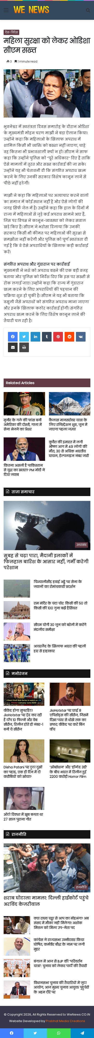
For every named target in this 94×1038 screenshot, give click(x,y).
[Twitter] (24, 337)
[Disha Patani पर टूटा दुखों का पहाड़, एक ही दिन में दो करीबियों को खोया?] (24, 750)
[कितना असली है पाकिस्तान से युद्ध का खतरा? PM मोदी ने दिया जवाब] (24, 449)
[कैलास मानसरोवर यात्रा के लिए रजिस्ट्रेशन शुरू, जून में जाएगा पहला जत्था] (69, 403)
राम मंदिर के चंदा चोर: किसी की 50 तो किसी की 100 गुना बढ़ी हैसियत (60, 605)
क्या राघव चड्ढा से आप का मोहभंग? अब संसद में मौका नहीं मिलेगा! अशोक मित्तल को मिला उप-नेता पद (61, 923)
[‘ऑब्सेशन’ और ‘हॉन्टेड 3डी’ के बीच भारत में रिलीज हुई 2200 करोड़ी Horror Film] (70, 750)
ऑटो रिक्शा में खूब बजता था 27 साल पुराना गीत (23, 817)
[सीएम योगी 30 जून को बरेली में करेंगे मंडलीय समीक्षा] (17, 632)
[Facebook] (13, 337)
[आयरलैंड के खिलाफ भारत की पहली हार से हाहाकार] (17, 653)
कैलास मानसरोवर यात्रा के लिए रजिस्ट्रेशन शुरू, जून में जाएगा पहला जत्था (68, 425)
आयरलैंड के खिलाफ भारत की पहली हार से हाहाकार (60, 648)
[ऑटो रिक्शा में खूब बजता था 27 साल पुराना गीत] (24, 798)
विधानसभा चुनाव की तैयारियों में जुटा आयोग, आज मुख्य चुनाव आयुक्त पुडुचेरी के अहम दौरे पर (61, 987)
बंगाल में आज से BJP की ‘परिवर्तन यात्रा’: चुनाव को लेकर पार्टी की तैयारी (60, 963)
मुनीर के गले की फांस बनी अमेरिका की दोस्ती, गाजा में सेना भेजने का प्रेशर (23, 425)
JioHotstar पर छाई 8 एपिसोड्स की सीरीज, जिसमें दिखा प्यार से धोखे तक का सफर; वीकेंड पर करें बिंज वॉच (69, 720)
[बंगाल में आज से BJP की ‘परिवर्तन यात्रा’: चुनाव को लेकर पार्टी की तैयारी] (17, 968)
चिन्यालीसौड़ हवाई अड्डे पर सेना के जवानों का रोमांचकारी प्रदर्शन (58, 584)
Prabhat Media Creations (65, 1021)
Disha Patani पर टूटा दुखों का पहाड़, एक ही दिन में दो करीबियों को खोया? (23, 772)
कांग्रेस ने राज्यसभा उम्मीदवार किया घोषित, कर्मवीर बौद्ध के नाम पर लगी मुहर (59, 944)
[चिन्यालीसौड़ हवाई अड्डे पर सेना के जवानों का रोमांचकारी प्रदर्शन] (17, 589)
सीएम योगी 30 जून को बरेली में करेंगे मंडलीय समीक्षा (60, 627)
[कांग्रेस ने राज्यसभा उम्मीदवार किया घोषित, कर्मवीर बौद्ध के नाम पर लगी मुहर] (17, 947)
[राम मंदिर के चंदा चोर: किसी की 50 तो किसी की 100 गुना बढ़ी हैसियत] (17, 610)
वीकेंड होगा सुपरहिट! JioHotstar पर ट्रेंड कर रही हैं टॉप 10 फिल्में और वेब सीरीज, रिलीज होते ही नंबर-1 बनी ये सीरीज (23, 720)
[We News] (31, 10)
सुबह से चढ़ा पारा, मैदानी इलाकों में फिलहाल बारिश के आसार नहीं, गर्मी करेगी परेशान (46, 562)
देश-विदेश (11, 32)
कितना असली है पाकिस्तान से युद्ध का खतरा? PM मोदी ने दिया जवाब (24, 470)
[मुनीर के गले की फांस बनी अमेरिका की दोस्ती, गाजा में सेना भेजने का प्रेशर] (24, 403)
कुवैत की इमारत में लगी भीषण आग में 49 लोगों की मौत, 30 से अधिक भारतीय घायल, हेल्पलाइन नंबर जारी (69, 449)
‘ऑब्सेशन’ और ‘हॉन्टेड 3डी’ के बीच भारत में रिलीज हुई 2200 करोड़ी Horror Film (68, 772)
